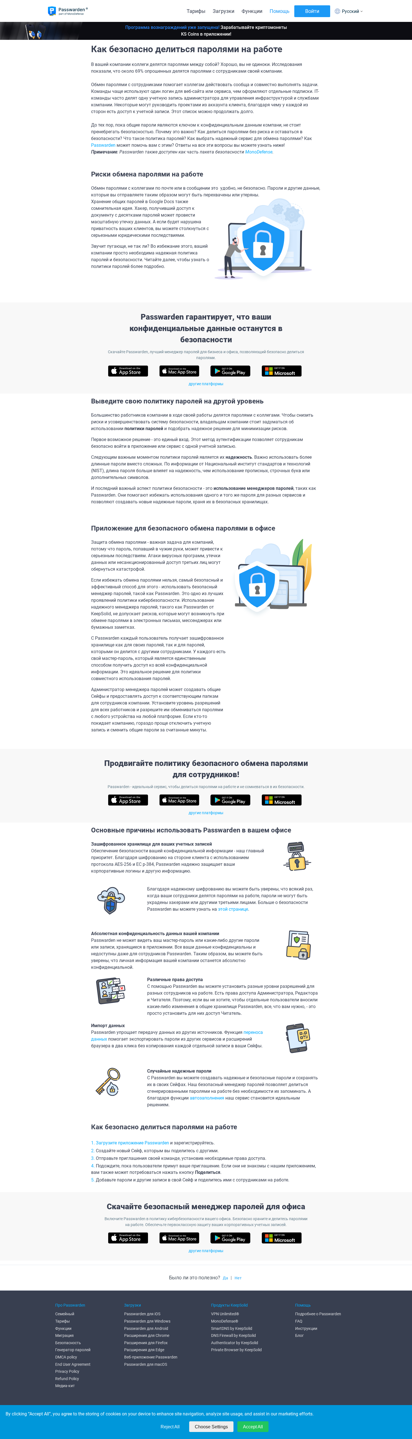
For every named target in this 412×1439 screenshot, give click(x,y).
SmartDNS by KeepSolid (231, 1328)
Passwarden (103, 145)
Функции (252, 11)
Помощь (280, 11)
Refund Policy (67, 1378)
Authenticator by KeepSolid (234, 1343)
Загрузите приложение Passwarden (132, 1143)
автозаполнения (207, 1098)
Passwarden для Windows (147, 1321)
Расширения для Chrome (146, 1335)
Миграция (64, 1335)
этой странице (233, 909)
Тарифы (196, 11)
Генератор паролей (73, 1350)
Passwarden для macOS (145, 1364)
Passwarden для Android (146, 1328)
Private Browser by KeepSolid (236, 1350)
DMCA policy (66, 1357)
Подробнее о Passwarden (318, 1314)
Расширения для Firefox (146, 1343)
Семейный (64, 1314)
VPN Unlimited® (225, 1314)
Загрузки (223, 11)
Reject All (170, 1426)
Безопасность (68, 1343)
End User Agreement (73, 1364)
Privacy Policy (67, 1371)
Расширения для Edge (144, 1350)
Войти (312, 11)
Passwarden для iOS (142, 1314)
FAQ (298, 1321)
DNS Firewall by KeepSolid (233, 1335)
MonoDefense (258, 152)
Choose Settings (211, 1426)
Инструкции (306, 1328)
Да (225, 1278)
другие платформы (206, 384)
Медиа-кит (65, 1385)
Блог (299, 1335)
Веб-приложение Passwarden (150, 1357)
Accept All (253, 1426)
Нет (238, 1278)
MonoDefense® (224, 1321)
